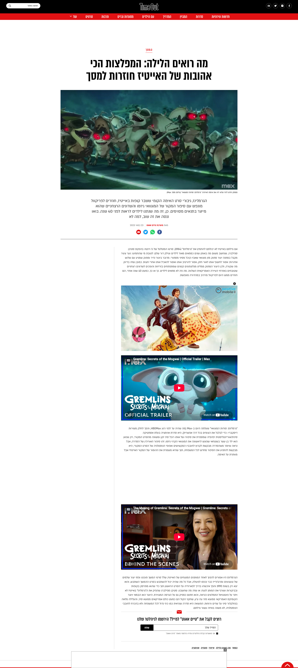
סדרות (199, 16)
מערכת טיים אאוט (155, 225)
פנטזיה (204, 647)
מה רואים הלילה (223, 647)
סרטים (89, 16)
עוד (75, 16)
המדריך (167, 16)
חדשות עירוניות (221, 16)
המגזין (183, 16)
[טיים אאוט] (149, 8)
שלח (146, 627)
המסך (149, 50)
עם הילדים (148, 16)
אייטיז (211, 647)
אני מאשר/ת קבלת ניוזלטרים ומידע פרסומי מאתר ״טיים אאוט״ (190, 633)
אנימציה (195, 647)
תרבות (105, 16)
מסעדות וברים (125, 16)
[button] (234, 283)
